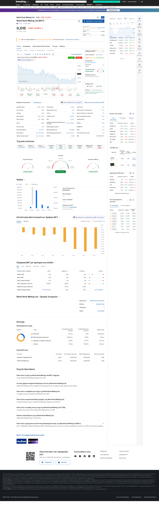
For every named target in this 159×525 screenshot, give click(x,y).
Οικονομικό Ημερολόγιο (68, 4)
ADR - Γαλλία (71, 7)
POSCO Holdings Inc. (23, 360)
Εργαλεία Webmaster (106, 458)
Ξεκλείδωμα (99, 27)
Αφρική (103, 7)
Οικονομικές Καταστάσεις (41, 46)
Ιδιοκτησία (32, 50)
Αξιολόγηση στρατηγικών (72, 39)
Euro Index (112, 53)
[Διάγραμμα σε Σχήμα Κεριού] (18, 54)
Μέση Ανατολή (89, 7)
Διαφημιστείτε (123, 454)
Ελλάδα (35, 7)
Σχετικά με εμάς (124, 451)
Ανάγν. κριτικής (134, 158)
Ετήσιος (19, 221)
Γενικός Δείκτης (114, 37)
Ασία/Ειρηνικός (96, 7)
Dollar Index (113, 50)
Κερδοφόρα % (123, 118)
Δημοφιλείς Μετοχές (117, 173)
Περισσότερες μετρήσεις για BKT (94, 102)
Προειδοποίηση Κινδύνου (150, 497)
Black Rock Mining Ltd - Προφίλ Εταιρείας (37, 296)
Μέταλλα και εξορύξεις (97, 300)
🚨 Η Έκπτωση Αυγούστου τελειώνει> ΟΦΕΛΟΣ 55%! (106, 1)
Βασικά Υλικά (100, 304)
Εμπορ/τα (125, 18)
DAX (111, 43)
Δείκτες (120, 18)
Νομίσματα (113, 18)
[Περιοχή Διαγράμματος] (21, 54)
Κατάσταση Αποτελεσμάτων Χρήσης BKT (37, 217)
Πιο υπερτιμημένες (125, 205)
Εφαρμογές (103, 451)
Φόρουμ (62, 46)
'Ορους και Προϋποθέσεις (122, 497)
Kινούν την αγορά (116, 113)
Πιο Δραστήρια (113, 118)
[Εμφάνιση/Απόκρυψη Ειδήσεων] (53, 54)
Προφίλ (26, 50)
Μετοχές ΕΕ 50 (113, 48)
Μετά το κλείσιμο (48, 7)
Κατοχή (20, 322)
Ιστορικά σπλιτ (50, 50)
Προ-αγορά (40, 7)
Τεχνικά (55, 46)
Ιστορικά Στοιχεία (41, 50)
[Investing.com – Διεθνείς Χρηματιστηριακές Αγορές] (22, 1)
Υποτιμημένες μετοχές (111, 7)
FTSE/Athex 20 (113, 40)
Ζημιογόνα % (131, 118)
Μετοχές (131, 18)
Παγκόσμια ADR (63, 7)
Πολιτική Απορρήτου (136, 497)
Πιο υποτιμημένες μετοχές (116, 200)
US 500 (111, 45)
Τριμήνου (26, 221)
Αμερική (77, 7)
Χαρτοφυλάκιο (104, 454)
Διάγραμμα (26, 46)
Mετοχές (19, 7)
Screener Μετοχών (28, 7)
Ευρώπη (82, 7)
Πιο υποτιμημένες (114, 205)
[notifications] (139, 1)
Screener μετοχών (80, 4)
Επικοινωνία (122, 458)
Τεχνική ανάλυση (25, 141)
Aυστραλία (101, 311)
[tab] (21, 146)
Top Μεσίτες (114, 148)
